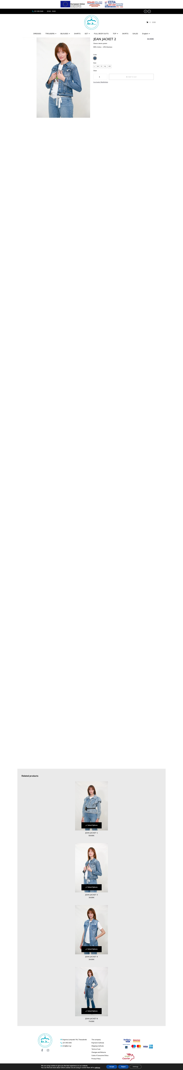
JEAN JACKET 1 (91, 833)
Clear (95, 71)
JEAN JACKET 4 (91, 957)
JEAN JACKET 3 (91, 895)
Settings (135, 1067)
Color (95, 55)
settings (97, 1068)
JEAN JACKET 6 (91, 1018)
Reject (123, 1067)
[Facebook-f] (145, 11)
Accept (111, 1067)
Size (94, 63)
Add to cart (132, 77)
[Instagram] (149, 11)
